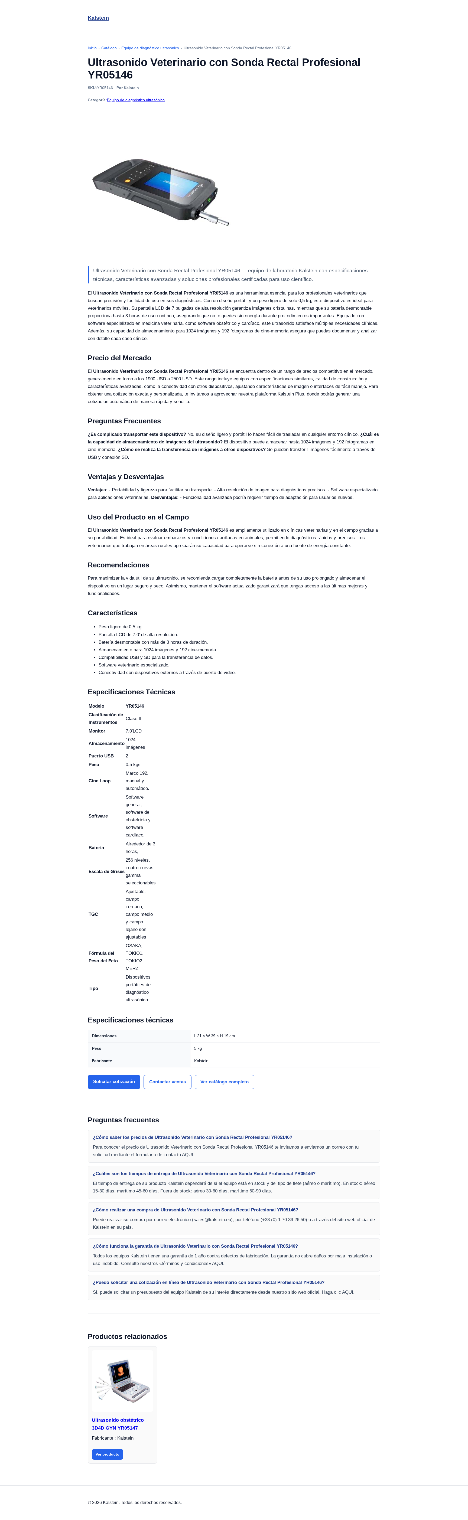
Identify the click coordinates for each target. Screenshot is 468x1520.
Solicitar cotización (114, 1081)
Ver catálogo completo (224, 1081)
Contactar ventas (167, 1081)
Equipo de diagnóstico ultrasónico (136, 100)
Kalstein (98, 18)
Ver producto (107, 1454)
